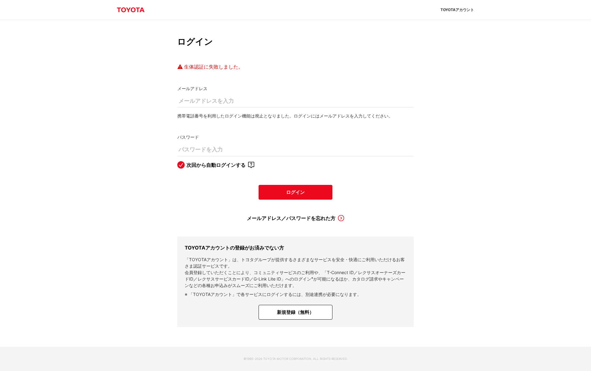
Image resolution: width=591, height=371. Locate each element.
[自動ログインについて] (251, 165)
